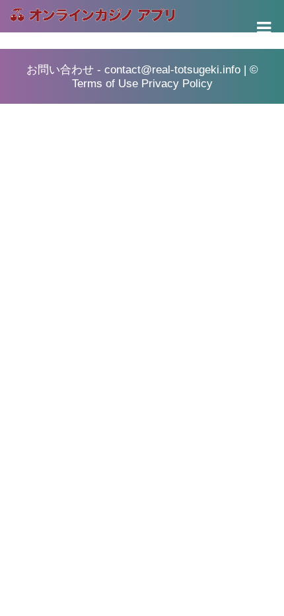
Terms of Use (105, 83)
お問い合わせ (60, 69)
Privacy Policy (177, 83)
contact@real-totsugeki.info (172, 69)
